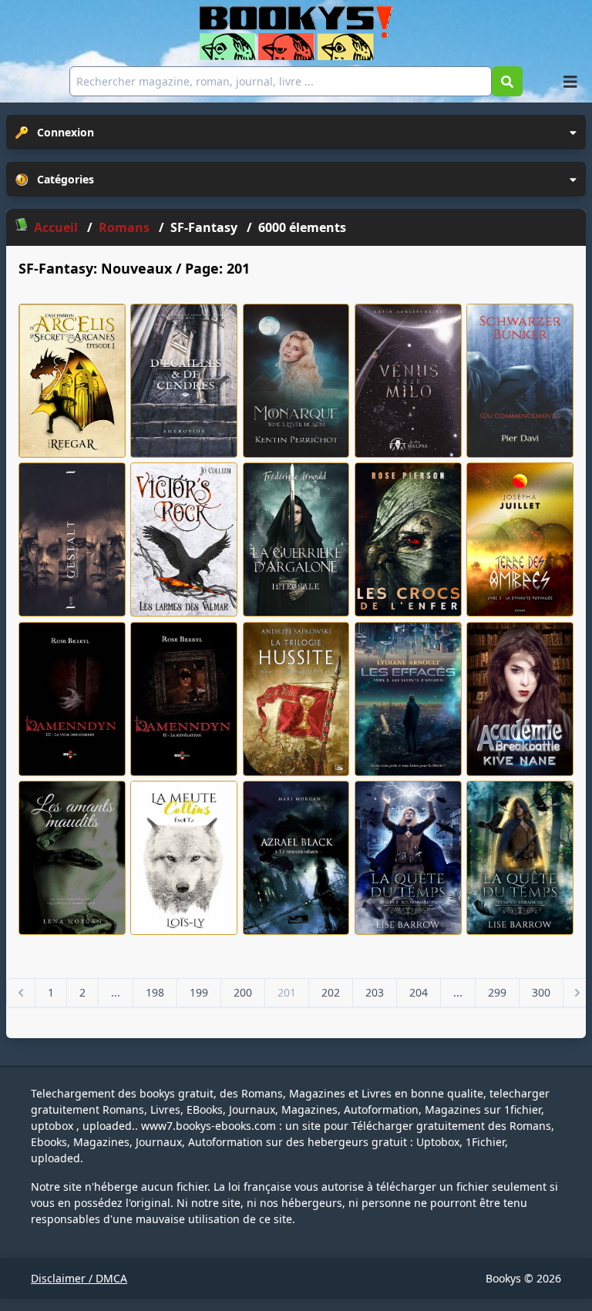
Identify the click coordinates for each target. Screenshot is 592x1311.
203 (374, 992)
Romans (126, 227)
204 (418, 992)
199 (199, 992)
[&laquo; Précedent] (20, 992)
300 (541, 992)
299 (497, 992)
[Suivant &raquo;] (577, 992)
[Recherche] (507, 81)
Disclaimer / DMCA (79, 1278)
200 (243, 992)
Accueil (56, 227)
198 (155, 992)
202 (330, 992)
